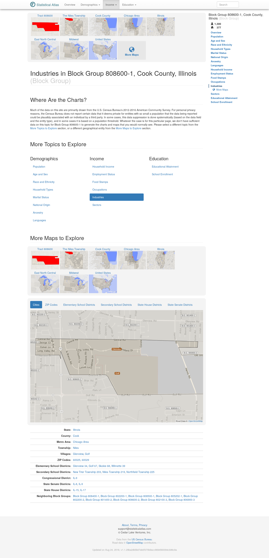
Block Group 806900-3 (182, 499)
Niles (76, 448)
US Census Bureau (142, 539)
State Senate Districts (180, 304)
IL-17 (83, 490)
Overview (69, 4)
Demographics (89, 4)
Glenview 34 (80, 466)
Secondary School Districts (116, 304)
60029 (85, 460)
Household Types (43, 189)
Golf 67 (93, 466)
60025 (76, 460)
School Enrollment (162, 174)
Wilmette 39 (118, 466)
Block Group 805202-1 (169, 496)
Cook (76, 436)
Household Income (103, 166)
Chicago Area (81, 442)
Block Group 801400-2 (99, 499)
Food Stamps (100, 182)
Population (39, 166)
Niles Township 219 (113, 472)
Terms (133, 525)
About (125, 525)
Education (128, 4)
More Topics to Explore (43, 128)
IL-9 (75, 478)
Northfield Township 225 (140, 472)
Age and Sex (40, 174)
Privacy (143, 525)
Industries (98, 197)
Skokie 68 (104, 466)
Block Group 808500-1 (141, 496)
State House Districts (150, 304)
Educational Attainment (165, 166)
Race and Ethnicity (44, 182)
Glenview (78, 454)
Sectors (96, 205)
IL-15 (76, 490)
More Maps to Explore (128, 128)
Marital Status (41, 197)
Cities (36, 304)
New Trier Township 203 (87, 472)
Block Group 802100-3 (154, 499)
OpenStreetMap (134, 542)
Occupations (99, 189)
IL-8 (75, 484)
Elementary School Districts (79, 304)
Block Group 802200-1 (114, 496)
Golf (87, 454)
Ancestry (38, 212)
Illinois (76, 430)
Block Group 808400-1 (86, 496)
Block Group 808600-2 (126, 499)
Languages (39, 220)
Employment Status (103, 174)
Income (110, 4)
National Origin (41, 205)
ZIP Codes (51, 304)
